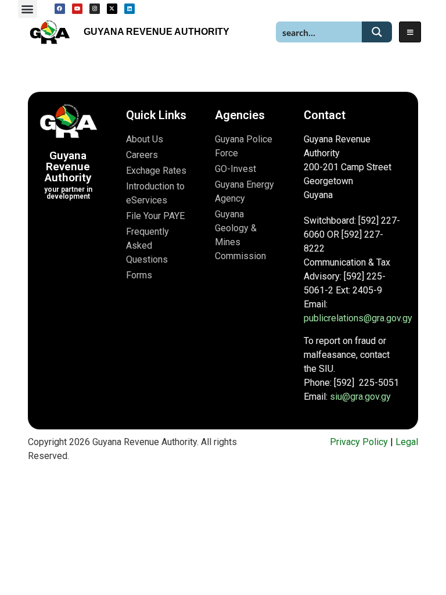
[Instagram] (94, 8)
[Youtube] (77, 8)
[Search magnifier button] (377, 31)
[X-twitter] (112, 8)
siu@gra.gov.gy (360, 396)
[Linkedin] (129, 8)
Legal (406, 441)
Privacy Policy (359, 441)
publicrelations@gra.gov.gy (358, 318)
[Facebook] (60, 8)
